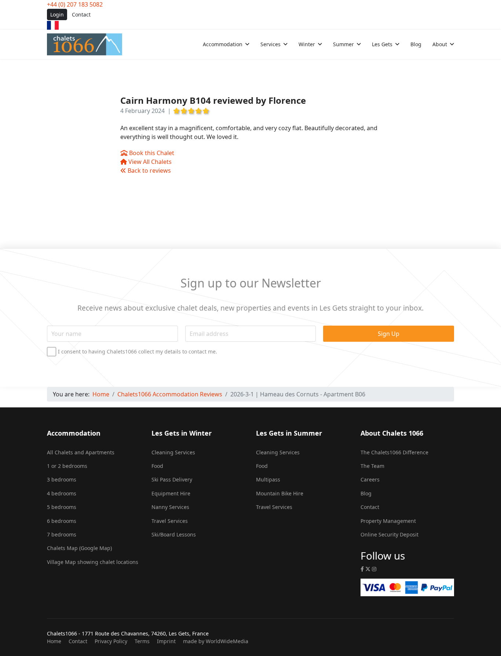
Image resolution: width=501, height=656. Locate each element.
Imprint (166, 641)
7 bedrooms (61, 534)
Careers (370, 479)
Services (270, 44)
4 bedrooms (61, 493)
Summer (343, 44)
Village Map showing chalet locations (92, 561)
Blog (415, 44)
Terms (142, 641)
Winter (307, 44)
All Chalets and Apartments (80, 452)
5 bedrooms (61, 506)
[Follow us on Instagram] (374, 568)
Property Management (388, 520)
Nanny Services (170, 506)
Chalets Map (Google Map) (79, 548)
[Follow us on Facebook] (362, 568)
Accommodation (222, 44)
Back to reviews (148, 170)
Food (157, 465)
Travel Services (169, 520)
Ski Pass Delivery (171, 479)
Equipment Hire (170, 493)
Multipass (268, 479)
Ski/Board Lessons (173, 534)
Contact (81, 14)
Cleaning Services (173, 452)
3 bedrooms (61, 479)
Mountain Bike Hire (279, 493)
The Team (372, 465)
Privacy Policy (111, 641)
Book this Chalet (151, 153)
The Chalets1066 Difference (394, 452)
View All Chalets (149, 162)
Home (54, 641)
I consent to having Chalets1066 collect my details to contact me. (137, 351)
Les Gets (382, 44)
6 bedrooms (61, 520)
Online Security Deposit (389, 534)
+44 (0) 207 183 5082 (75, 4)
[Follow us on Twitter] (367, 568)
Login (57, 14)
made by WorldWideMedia (215, 641)
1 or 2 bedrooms (67, 465)
